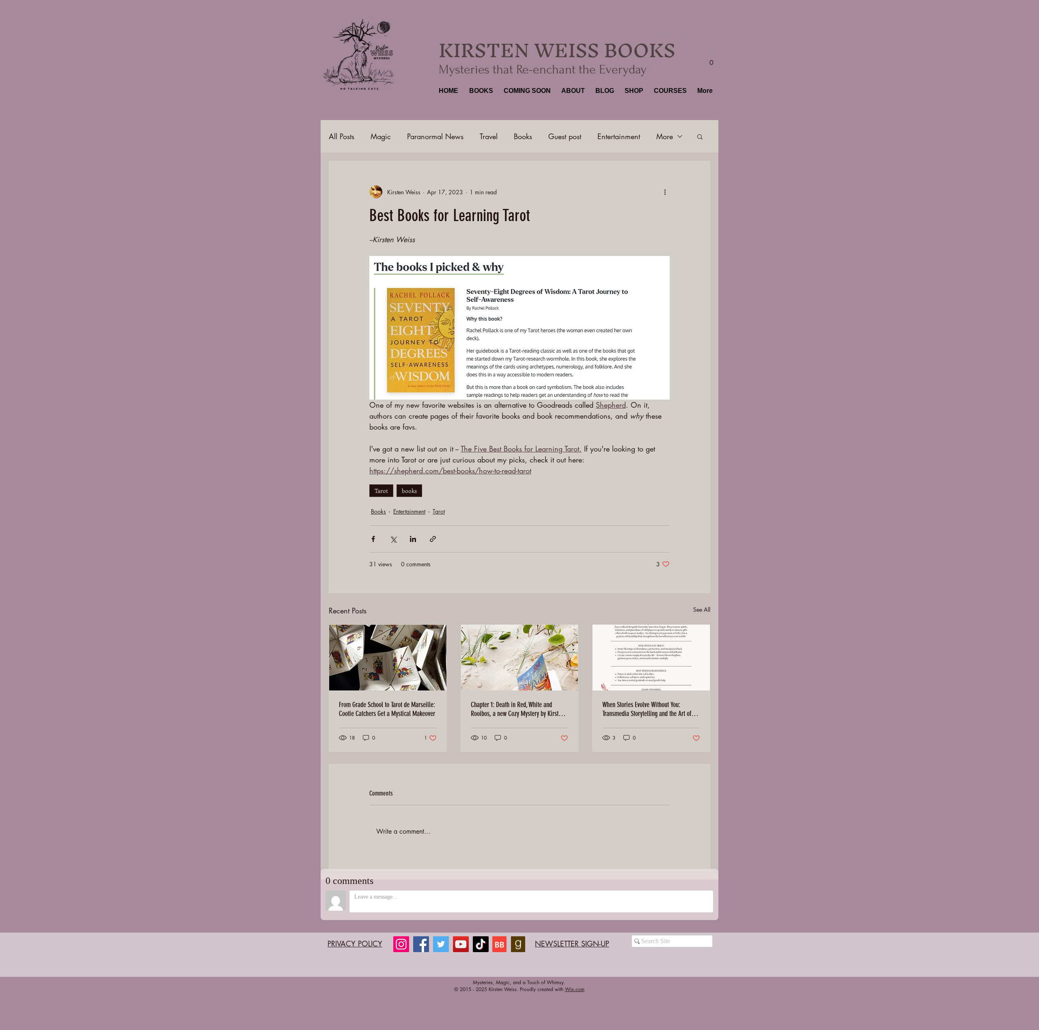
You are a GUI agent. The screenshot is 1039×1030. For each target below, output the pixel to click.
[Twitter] (441, 944)
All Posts (341, 136)
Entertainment (618, 136)
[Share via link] (433, 539)
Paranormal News (435, 136)
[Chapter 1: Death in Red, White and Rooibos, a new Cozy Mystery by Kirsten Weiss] (519, 657)
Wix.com (574, 989)
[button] (480, 91)
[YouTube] (461, 944)
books (409, 491)
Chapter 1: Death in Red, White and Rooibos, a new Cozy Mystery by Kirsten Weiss (517, 709)
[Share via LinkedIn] (413, 539)
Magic (381, 136)
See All (701, 609)
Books (523, 136)
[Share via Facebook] (373, 539)
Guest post (564, 136)
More (664, 136)
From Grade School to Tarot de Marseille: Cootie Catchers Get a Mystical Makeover (387, 709)
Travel (489, 136)
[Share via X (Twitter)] (393, 539)
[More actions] (665, 192)
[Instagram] (401, 944)
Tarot (381, 491)
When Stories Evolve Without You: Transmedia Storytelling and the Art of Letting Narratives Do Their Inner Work (647, 709)
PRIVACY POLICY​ (355, 943)
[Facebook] (421, 944)
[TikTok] (481, 944)
